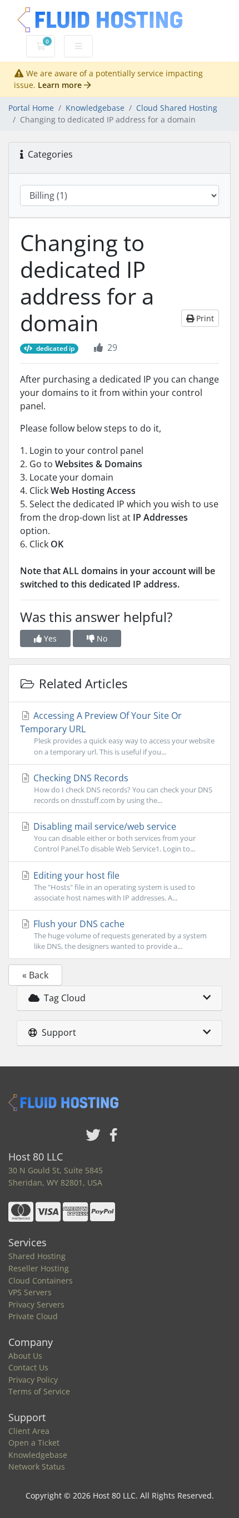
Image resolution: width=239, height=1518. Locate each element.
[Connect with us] (93, 1136)
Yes (49, 638)
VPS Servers (30, 1292)
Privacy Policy (33, 1379)
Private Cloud (33, 1316)
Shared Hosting (37, 1256)
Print (204, 318)
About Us (25, 1355)
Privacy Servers (36, 1304)
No (100, 638)
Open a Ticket (33, 1442)
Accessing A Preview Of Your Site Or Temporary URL (117, 732)
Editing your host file (113, 886)
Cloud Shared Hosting (176, 107)
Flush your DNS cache (119, 934)
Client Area (28, 1431)
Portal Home (31, 107)
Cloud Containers (40, 1280)
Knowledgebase (95, 107)
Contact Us (28, 1367)
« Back (35, 975)
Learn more (61, 85)
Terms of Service (39, 1391)
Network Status (36, 1466)
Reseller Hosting (38, 1268)
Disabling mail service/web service (113, 837)
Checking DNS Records (121, 788)
